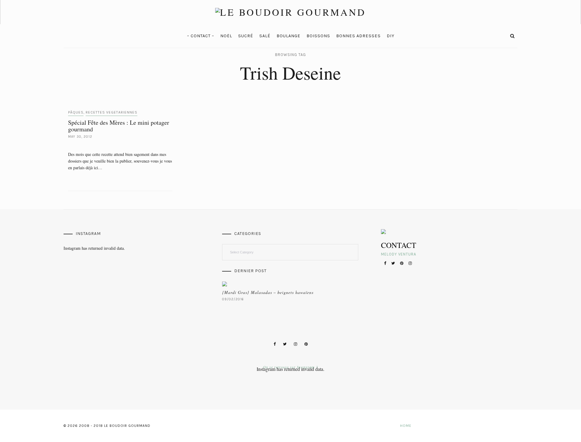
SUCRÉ (245, 35)
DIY (390, 35)
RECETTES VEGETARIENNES (111, 112)
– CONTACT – (200, 35)
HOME (406, 426)
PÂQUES (76, 112)
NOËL (226, 35)
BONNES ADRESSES (358, 35)
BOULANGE (288, 35)
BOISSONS (318, 35)
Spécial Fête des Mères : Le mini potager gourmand (118, 125)
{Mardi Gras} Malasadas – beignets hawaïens (267, 292)
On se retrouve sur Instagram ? (290, 366)
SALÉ (265, 35)
